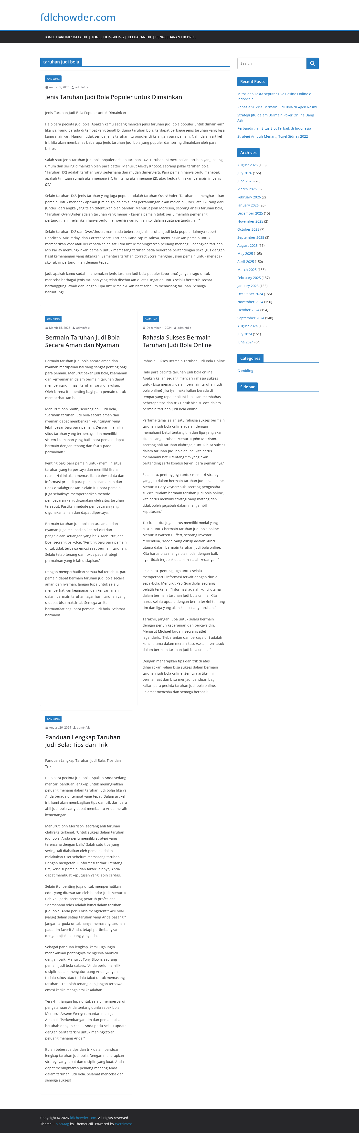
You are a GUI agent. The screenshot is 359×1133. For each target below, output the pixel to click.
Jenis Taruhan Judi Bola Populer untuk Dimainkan (113, 97)
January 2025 (248, 285)
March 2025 (247, 269)
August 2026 (247, 165)
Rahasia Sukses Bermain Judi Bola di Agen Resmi (277, 107)
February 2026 (249, 197)
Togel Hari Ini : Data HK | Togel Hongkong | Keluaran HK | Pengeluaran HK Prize (120, 37)
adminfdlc (82, 87)
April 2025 (245, 261)
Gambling (53, 78)
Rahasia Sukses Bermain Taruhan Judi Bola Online (177, 341)
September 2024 (250, 318)
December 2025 (250, 213)
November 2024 (250, 301)
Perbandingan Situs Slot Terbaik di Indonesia (274, 128)
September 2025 (250, 237)
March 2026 (247, 189)
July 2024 (244, 334)
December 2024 (250, 293)
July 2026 (244, 173)
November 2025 (250, 221)
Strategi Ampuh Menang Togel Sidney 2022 (272, 136)
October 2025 (248, 229)
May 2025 (245, 253)
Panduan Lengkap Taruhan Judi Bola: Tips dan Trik (82, 741)
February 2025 (249, 277)
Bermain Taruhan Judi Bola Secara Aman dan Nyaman (82, 341)
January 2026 (248, 205)
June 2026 (245, 181)
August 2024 (247, 326)
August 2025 (247, 245)
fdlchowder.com (78, 17)
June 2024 (245, 342)
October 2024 (248, 310)
